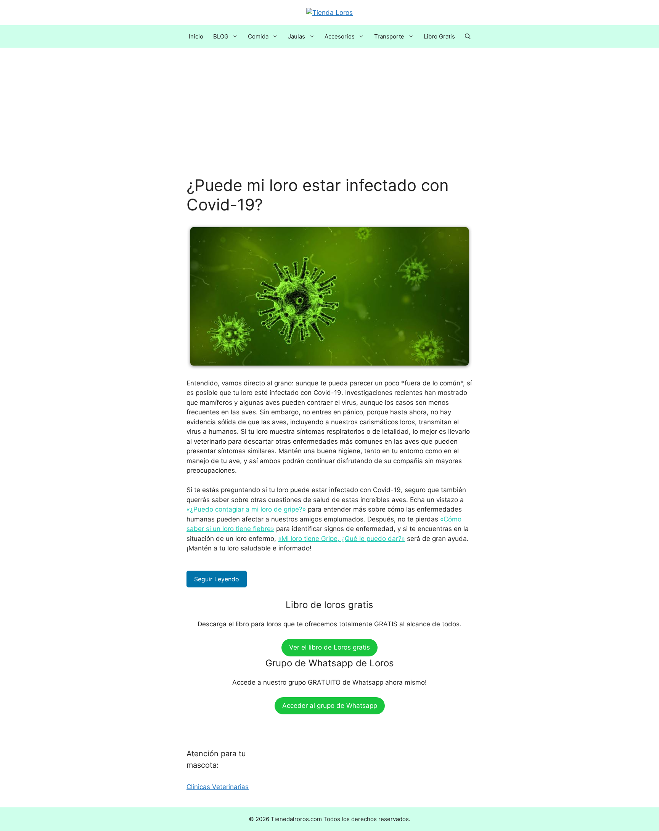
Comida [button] (258, 36)
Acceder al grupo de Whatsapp (329, 705)
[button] (468, 36)
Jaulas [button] (296, 36)
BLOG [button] (220, 36)
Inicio (196, 36)
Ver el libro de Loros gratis (329, 647)
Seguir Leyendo (216, 579)
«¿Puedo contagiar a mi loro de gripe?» (246, 509)
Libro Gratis (439, 36)
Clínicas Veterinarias (217, 787)
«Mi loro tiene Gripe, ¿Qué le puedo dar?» (341, 538)
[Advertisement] (329, 119)
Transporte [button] (389, 36)
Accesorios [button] (340, 36)
